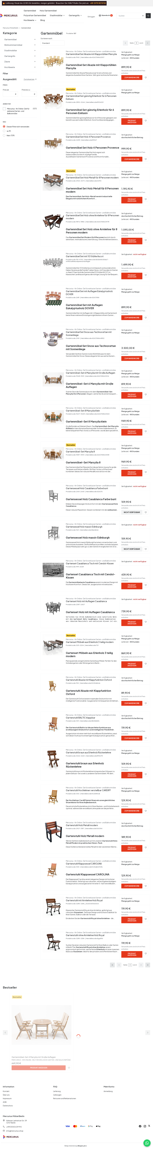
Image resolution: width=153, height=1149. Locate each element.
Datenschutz (8, 1105)
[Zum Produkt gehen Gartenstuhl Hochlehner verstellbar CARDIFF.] (53, 797)
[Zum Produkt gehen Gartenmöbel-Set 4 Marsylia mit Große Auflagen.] (41, 1025)
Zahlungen (57, 1095)
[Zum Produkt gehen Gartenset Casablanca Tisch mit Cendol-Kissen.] (53, 570)
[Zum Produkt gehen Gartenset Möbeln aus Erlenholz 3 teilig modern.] (53, 644)
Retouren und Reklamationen (64, 1098)
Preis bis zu (26, 90)
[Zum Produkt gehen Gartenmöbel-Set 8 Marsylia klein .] (53, 417)
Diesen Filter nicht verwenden (18, 127)
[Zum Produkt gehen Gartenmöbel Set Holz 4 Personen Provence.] (53, 143)
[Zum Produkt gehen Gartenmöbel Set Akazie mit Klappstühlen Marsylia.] (53, 60)
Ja (7, 131)
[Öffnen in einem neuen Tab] (149, 1126)
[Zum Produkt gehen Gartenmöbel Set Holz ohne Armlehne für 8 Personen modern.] (53, 222)
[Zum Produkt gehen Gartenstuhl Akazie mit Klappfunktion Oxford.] (53, 686)
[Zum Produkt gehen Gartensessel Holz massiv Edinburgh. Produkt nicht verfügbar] (53, 533)
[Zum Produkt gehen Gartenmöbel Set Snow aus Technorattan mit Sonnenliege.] (53, 338)
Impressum (7, 1098)
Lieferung (57, 1091)
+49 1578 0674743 (98, 3)
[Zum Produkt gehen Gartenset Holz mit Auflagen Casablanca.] (53, 607)
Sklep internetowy (74, 1146)
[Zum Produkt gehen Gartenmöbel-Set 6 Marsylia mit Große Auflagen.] (53, 379)
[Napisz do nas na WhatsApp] (147, 1143)
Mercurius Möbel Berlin (10, 28)
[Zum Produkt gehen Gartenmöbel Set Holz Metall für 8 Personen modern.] (53, 180)
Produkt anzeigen (132, 121)
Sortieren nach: (47, 38)
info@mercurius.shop (14, 1131)
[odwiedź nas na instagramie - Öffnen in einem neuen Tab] (144, 1126)
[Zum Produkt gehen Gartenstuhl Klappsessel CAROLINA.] (53, 870)
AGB (5, 1102)
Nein (8, 135)
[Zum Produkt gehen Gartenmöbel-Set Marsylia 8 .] (53, 454)
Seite (132, 43)
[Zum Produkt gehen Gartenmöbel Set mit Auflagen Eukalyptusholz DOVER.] (53, 297)
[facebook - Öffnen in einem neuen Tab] (140, 1126)
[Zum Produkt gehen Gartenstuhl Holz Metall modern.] (53, 831)
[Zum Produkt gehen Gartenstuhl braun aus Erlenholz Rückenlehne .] (53, 759)
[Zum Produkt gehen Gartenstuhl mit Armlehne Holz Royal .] (53, 907)
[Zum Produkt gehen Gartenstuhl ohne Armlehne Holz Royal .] (53, 941)
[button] (148, 15)
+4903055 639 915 (14, 1127)
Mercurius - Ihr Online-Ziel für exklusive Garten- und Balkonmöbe (18, 111)
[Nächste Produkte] (141, 965)
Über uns (6, 1095)
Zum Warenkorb (131, 77)
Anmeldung (108, 1091)
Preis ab (6, 90)
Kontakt (6, 1091)
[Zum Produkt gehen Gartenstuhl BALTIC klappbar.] (53, 724)
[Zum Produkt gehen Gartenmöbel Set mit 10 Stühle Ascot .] (53, 263)
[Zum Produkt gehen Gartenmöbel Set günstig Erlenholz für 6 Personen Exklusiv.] (53, 98)
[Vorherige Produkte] (119, 965)
